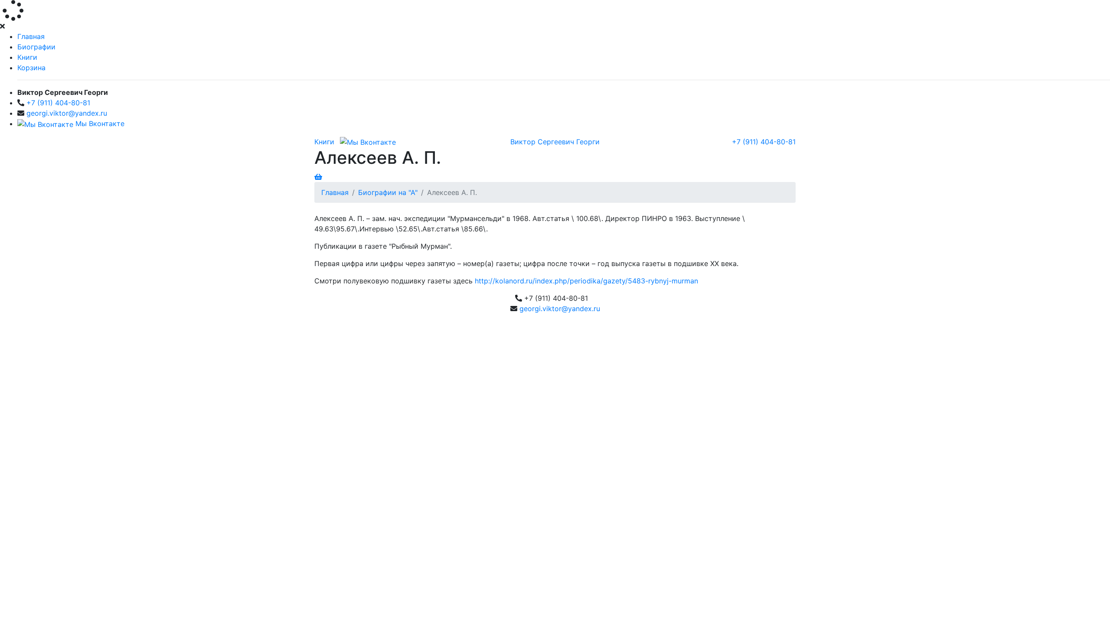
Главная (31, 36)
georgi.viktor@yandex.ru (66, 113)
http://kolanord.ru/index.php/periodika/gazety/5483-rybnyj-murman (586, 280)
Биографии (36, 46)
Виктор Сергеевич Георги (555, 141)
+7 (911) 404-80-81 (58, 102)
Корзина (31, 67)
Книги (27, 57)
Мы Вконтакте (98, 123)
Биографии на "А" (388, 192)
